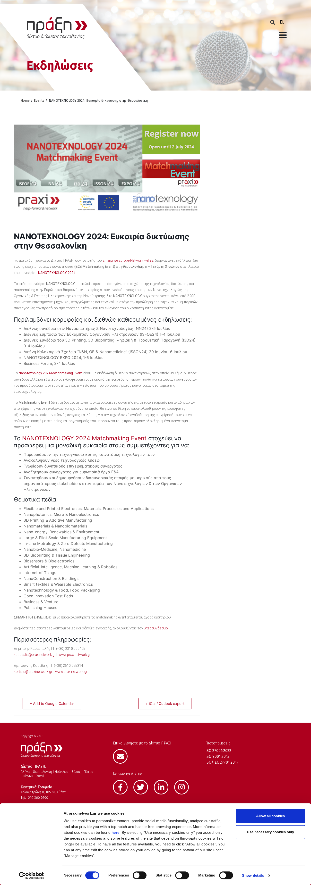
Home (25, 101)
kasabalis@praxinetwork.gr (35, 655)
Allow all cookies (270, 816)
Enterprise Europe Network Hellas (128, 260)
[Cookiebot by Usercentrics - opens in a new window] (31, 875)
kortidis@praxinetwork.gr (33, 672)
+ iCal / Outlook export (165, 703)
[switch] (140, 875)
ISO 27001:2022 (218, 750)
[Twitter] (143, 786)
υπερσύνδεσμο (156, 628)
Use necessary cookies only (270, 832)
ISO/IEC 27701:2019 (222, 762)
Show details (253, 875)
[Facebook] (122, 786)
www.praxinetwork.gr (75, 655)
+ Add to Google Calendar (52, 703)
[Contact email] (122, 755)
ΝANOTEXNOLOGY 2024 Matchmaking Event (83, 438)
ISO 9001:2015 (217, 756)
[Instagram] (184, 786)
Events (39, 101)
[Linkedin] (163, 786)
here (116, 832)
